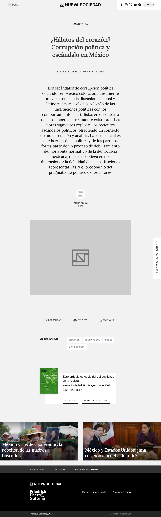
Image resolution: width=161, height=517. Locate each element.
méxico (108, 340)
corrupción (74, 340)
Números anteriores (96, 401)
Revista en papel (37, 469)
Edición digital (59, 469)
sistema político (77, 347)
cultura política (92, 340)
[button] (12, 5)
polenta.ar (126, 514)
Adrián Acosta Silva (81, 204)
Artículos (70, 401)
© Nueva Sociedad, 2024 (41, 514)
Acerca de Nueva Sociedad (86, 469)
